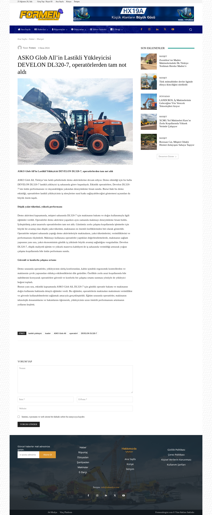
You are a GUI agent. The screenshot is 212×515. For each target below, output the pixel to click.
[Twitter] (165, 29)
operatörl (73, 333)
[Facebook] (141, 29)
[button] (190, 29)
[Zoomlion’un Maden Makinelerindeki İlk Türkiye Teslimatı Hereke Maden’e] (149, 61)
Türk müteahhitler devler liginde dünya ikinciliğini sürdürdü (176, 83)
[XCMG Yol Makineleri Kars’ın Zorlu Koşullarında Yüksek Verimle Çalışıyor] (149, 122)
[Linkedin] (157, 29)
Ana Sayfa (22, 39)
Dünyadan (164, 96)
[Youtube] (173, 29)
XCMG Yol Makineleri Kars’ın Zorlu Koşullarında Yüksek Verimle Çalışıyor (175, 123)
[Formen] (20, 48)
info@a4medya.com (110, 487)
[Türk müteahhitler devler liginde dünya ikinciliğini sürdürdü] (149, 82)
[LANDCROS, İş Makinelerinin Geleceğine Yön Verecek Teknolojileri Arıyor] (149, 102)
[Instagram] (149, 29)
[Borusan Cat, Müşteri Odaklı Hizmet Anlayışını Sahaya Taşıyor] (149, 142)
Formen (32, 48)
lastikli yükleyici (35, 333)
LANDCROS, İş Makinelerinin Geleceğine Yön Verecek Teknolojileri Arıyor (175, 103)
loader (48, 333)
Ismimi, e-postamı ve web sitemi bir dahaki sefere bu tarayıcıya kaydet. (53, 416)
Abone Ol (47, 454)
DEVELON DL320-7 (89, 333)
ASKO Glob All (60, 333)
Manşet (40, 39)
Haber (32, 39)
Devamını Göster (166, 156)
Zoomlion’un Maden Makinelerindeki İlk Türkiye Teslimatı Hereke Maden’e (173, 63)
